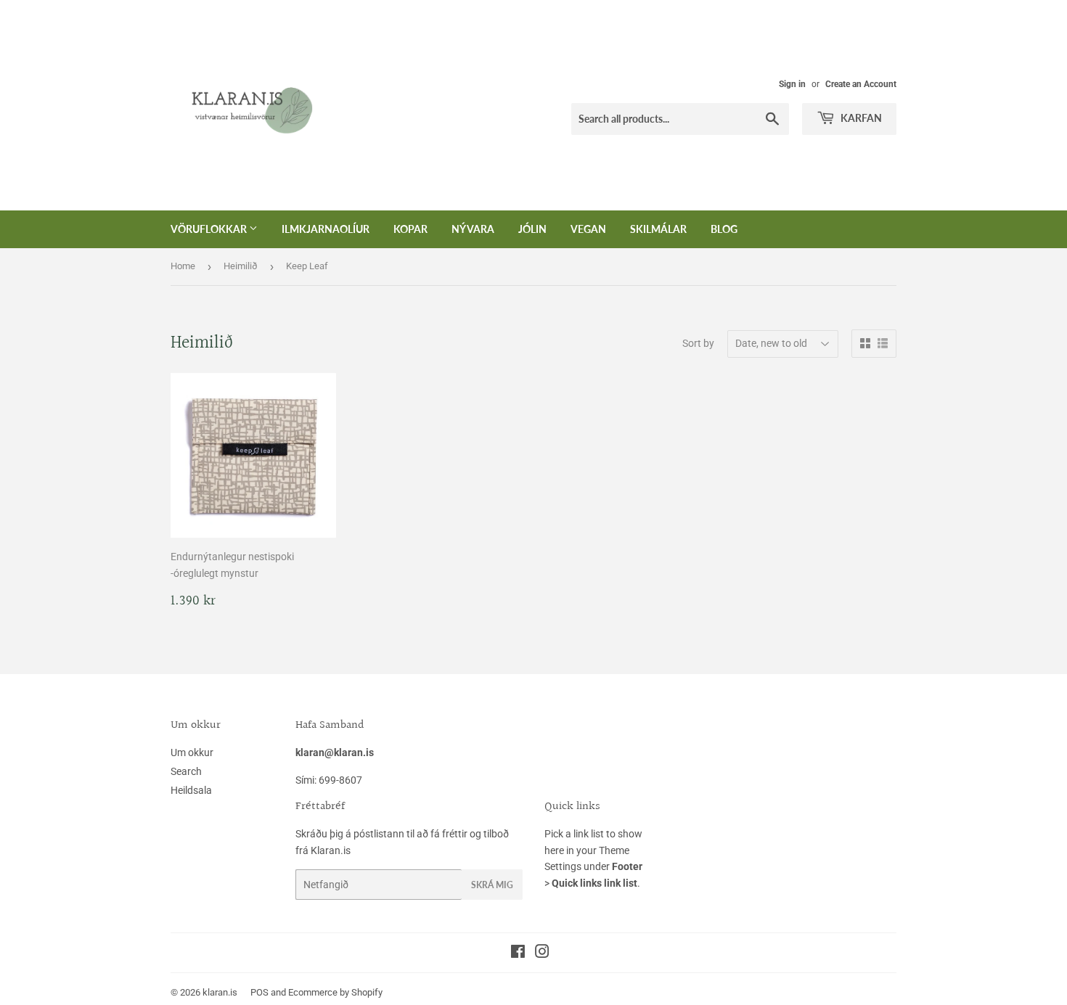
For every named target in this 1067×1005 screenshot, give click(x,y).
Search (186, 771)
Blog (724, 229)
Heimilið (241, 266)
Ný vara (472, 229)
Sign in (792, 84)
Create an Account (860, 84)
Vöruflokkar (210, 229)
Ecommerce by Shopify (335, 992)
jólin (532, 229)
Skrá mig (492, 884)
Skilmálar (658, 229)
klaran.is (220, 992)
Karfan (860, 118)
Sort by (698, 343)
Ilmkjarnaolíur (325, 229)
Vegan (588, 229)
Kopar (410, 229)
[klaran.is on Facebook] (518, 953)
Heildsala (191, 790)
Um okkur (192, 752)
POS (259, 992)
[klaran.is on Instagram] (542, 953)
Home (183, 266)
